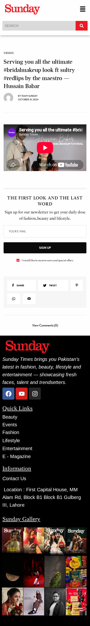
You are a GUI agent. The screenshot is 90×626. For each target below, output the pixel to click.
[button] (83, 9)
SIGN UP (45, 247)
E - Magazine (16, 456)
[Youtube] (22, 394)
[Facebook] (8, 394)
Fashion (10, 432)
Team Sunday (29, 95)
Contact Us (14, 478)
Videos (9, 53)
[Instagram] (35, 394)
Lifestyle (11, 440)
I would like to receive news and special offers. (47, 260)
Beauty (9, 417)
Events (9, 424)
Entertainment (17, 448)
